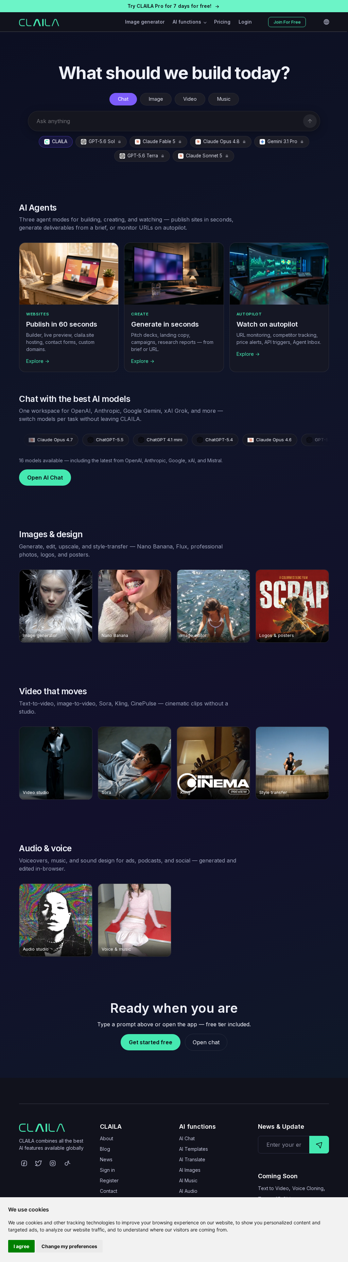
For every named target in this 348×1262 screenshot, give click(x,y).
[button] (174, 6)
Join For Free (287, 22)
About (106, 1138)
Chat (123, 99)
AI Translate (192, 1159)
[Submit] (319, 1144)
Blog (105, 1149)
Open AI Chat (45, 477)
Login (245, 22)
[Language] (326, 22)
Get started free (150, 1042)
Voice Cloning (308, 1188)
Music (223, 99)
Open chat (206, 1042)
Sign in (107, 1170)
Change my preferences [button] (69, 1246)
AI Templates (193, 1149)
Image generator (144, 22)
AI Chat (187, 1138)
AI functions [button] (188, 22)
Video (190, 99)
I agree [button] (21, 1246)
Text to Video (273, 1188)
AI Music (188, 1180)
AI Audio (188, 1191)
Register (109, 1180)
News (106, 1159)
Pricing (222, 22)
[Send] (310, 121)
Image (156, 99)
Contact (108, 1191)
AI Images (190, 1170)
